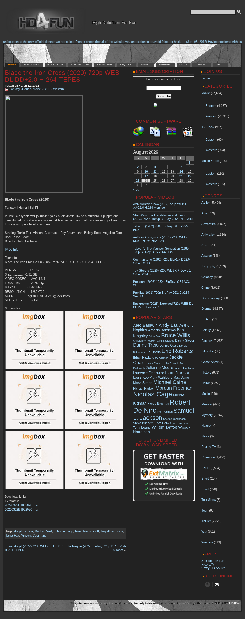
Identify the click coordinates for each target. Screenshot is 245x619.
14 (181, 171)
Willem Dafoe (164, 427)
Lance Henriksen (184, 368)
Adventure (208, 224)
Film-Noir (207, 351)
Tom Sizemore (180, 423)
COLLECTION (80, 64)
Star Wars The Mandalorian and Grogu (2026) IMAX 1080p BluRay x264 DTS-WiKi (163, 217)
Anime (205, 245)
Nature (206, 425)
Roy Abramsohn (112, 531)
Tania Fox (12, 535)
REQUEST (126, 64)
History (206, 372)
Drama (206, 308)
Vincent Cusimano (33, 535)
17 (146, 176)
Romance (208, 457)
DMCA (183, 64)
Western (58, 89)
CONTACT (201, 64)
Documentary (210, 298)
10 (146, 171)
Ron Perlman (165, 411)
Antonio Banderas (162, 330)
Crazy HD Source (213, 568)
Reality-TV (208, 446)
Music (205, 393)
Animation (208, 234)
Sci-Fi (47, 89)
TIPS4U (146, 64)
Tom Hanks (163, 423)
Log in (205, 78)
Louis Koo (141, 377)
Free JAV (207, 564)
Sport (205, 489)
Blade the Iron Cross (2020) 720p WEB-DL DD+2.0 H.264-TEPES (63, 76)
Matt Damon (181, 377)
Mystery (207, 415)
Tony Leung (142, 427)
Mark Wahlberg (161, 377)
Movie (37, 89)
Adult (205, 213)
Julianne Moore (159, 367)
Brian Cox (154, 336)
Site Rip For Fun (212, 561)
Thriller (206, 521)
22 (189, 176)
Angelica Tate (23, 531)
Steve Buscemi (143, 423)
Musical (206, 404)
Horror (26, 89)
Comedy (207, 277)
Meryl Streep (142, 382)
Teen (204, 510)
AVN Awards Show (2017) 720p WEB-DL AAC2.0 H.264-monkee (161, 205)
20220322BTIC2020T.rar (21, 505)
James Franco (153, 363)
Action (205, 202)
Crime (205, 287)
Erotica (206, 319)
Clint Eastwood (165, 340)
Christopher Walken (144, 340)
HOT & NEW (32, 64)
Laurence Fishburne (148, 373)
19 (163, 176)
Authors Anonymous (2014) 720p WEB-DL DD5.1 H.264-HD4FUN (162, 239)
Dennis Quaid (169, 345)
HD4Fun (234, 603)
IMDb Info (11, 249)
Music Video (210, 161)
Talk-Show (208, 500)
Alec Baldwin (145, 325)
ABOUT (220, 64)
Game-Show (209, 362)
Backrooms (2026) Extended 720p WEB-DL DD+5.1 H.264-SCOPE (163, 305)
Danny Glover (184, 340)
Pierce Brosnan (158, 403)
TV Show (207, 127)
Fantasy (15, 89)
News (205, 436)
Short (205, 478)
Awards (206, 255)
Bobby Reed (43, 531)
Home (12, 64)
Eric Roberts (177, 351)
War (204, 531)
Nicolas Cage (152, 394)
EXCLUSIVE (55, 64)
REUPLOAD (104, 64)
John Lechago (63, 531)
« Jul (136, 189)
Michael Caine (169, 382)
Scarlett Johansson (174, 418)
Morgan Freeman (174, 387)
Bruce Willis (175, 335)
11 (154, 171)
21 (181, 176)
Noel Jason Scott (87, 531)
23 (137, 180)
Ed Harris (153, 352)
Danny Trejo (146, 344)
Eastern (211, 105)
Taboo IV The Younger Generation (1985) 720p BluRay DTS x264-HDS (161, 250)
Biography (208, 266)
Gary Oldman (160, 357)
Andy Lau (168, 325)
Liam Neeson (177, 372)
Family (206, 330)
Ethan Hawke (142, 357)
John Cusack (171, 363)
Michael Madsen (144, 388)
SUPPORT (165, 64)
